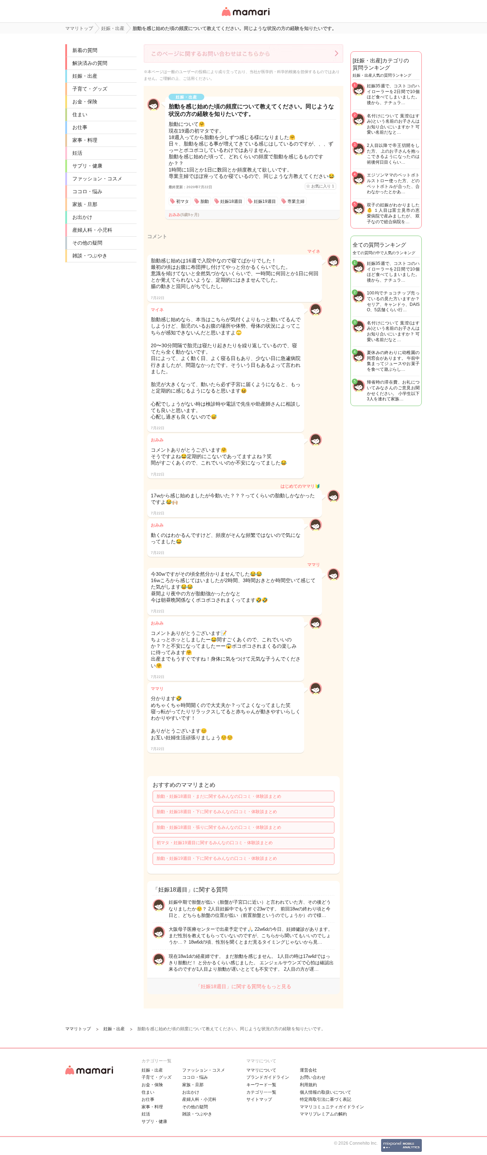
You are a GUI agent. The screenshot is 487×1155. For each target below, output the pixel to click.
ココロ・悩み (87, 191)
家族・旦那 (84, 204)
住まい (79, 114)
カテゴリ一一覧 (261, 1092)
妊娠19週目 (265, 201)
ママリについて (261, 1070)
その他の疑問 (87, 243)
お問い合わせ (312, 1077)
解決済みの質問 (89, 63)
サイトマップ (259, 1099)
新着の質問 (84, 50)
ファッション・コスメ (97, 178)
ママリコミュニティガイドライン (332, 1106)
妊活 (77, 153)
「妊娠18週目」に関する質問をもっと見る (243, 986)
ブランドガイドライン (267, 1077)
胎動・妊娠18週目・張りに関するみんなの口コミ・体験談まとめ (219, 827)
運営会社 (308, 1070)
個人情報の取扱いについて (325, 1092)
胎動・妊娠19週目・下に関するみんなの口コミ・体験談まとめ (217, 858)
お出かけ (82, 217)
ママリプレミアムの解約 (323, 1114)
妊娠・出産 (84, 76)
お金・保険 (84, 101)
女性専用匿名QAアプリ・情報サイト (245, 16)
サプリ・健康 (87, 166)
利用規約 (308, 1084)
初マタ (182, 201)
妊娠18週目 (231, 201)
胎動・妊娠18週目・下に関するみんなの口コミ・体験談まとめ (217, 811)
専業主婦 (295, 201)
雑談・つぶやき (89, 255)
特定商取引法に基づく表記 (325, 1099)
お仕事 (79, 127)
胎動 (204, 201)
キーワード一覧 (261, 1084)
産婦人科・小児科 (92, 230)
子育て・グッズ (89, 89)
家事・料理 (84, 140)
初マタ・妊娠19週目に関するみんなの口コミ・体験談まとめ (215, 842)
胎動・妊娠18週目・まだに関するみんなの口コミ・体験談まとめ (219, 796)
